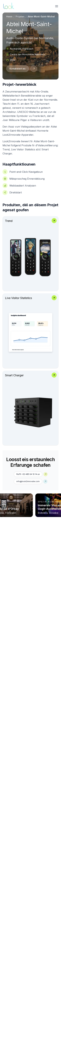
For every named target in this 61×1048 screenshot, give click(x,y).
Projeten (20, 16)
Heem (9, 16)
